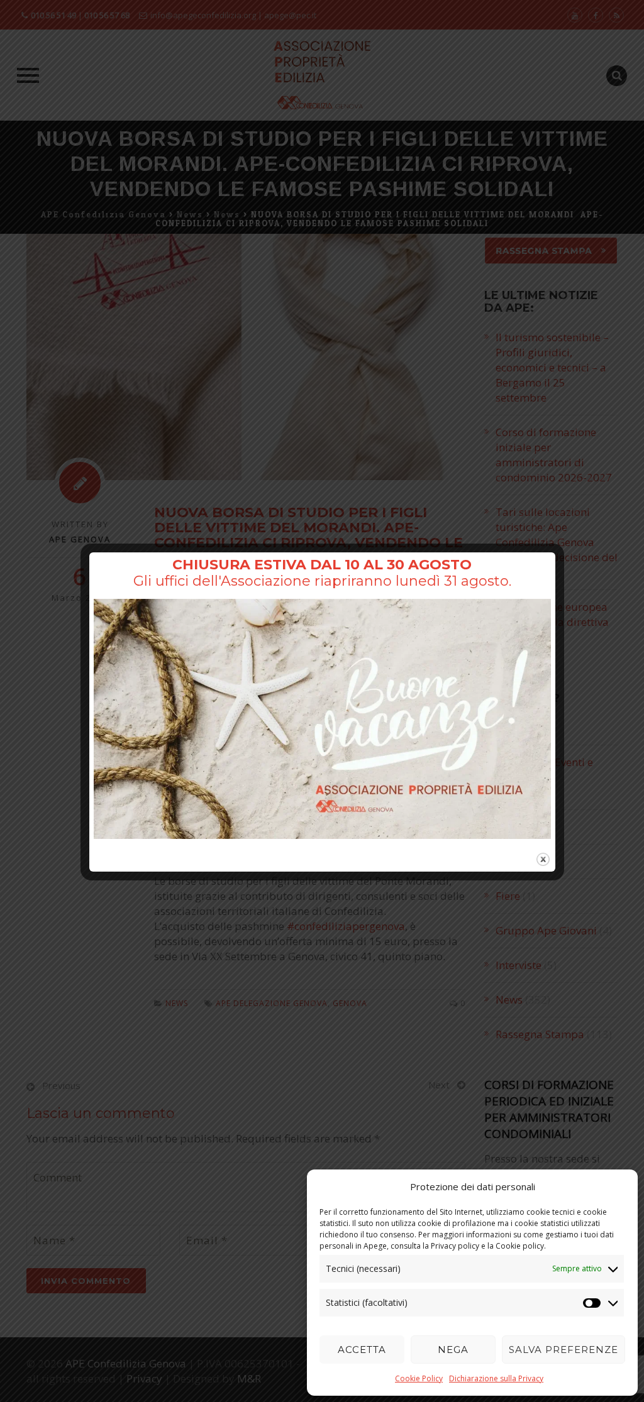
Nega (453, 1349)
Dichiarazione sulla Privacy (496, 1378)
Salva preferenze (563, 1349)
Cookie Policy (419, 1378)
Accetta (362, 1349)
